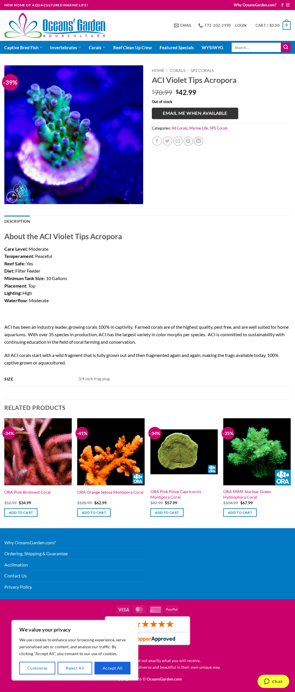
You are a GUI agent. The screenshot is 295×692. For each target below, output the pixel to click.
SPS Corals (202, 70)
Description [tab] (17, 221)
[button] (241, 25)
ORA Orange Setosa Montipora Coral (110, 492)
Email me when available (195, 113)
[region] (75, 650)
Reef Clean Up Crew (132, 47)
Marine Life (198, 128)
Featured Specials (177, 47)
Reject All (75, 668)
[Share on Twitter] (167, 141)
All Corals (180, 128)
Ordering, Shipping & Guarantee (36, 553)
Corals (95, 47)
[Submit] (286, 47)
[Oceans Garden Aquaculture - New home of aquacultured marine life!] (54, 25)
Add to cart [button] (21, 512)
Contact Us (15, 575)
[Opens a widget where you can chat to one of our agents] (273, 682)
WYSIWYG (212, 47)
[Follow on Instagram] (288, 5)
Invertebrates (63, 47)
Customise (37, 668)
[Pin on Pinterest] (188, 141)
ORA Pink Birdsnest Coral (27, 492)
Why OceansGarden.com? (255, 5)
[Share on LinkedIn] (198, 141)
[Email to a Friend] (178, 141)
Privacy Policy (18, 587)
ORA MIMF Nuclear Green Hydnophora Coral (247, 494)
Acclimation (16, 564)
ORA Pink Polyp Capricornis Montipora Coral (175, 494)
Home (158, 70)
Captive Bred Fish (21, 47)
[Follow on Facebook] (282, 5)
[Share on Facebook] (157, 141)
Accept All (112, 668)
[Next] (290, 473)
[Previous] (4, 473)
